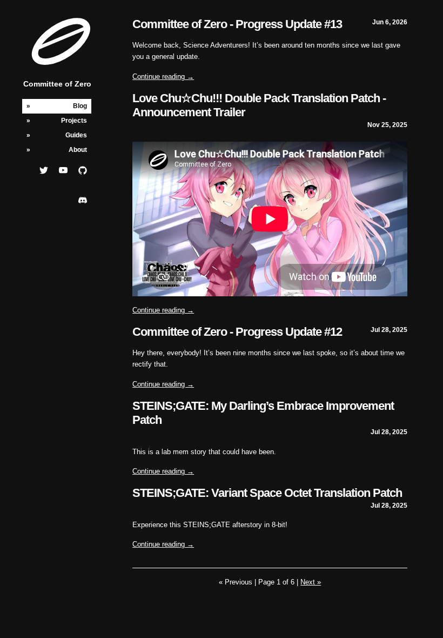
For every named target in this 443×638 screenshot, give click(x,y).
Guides (76, 135)
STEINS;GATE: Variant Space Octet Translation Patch (267, 493)
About (78, 150)
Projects (74, 120)
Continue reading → (163, 76)
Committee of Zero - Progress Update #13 (237, 24)
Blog (80, 106)
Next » (310, 582)
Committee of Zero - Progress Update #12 (237, 331)
